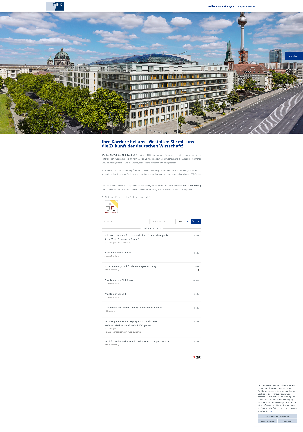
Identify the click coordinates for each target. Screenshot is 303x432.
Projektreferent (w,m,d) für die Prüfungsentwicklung (130, 266)
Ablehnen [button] (287, 421)
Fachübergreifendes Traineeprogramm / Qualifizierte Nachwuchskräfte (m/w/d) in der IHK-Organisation (131, 323)
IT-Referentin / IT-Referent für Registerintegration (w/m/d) (133, 307)
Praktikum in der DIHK (116, 293)
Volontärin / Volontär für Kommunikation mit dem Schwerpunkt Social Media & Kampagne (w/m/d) (136, 237)
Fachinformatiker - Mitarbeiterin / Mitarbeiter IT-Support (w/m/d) (137, 341)
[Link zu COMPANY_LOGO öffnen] (55, 6)
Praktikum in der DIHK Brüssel (120, 280)
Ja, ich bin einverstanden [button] (277, 416)
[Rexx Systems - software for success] (197, 357)
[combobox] (182, 221)
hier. (271, 411)
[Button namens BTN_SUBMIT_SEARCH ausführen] (193, 221)
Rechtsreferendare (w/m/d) (118, 252)
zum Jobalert (293, 56)
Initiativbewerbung (192, 185)
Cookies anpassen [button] (267, 421)
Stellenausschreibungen (221, 6)
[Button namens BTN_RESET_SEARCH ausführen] (198, 221)
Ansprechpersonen (246, 6)
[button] (151, 228)
